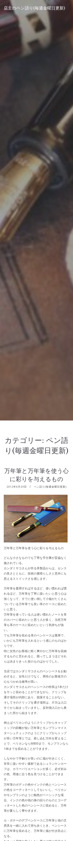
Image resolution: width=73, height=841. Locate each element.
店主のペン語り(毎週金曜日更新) (34, 8)
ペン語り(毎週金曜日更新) (50, 486)
